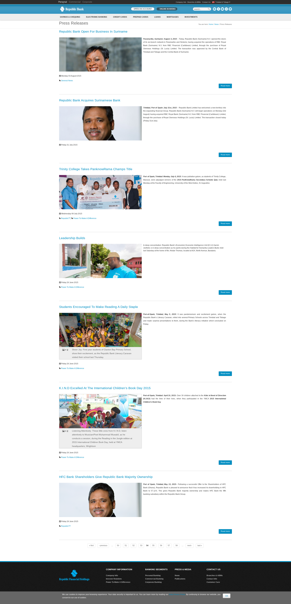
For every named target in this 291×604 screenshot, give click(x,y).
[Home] (72, 9)
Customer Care (213, 582)
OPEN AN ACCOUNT (143, 9)
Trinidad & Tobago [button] (222, 2)
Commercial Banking (154, 579)
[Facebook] (214, 9)
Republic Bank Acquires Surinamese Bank (89, 100)
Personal (62, 2)
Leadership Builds (72, 238)
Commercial (74, 2)
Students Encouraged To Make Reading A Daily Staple (98, 307)
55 (153, 545)
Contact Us (206, 2)
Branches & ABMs (194, 2)
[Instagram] (226, 9)
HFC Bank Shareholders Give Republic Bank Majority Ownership (106, 477)
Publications (180, 579)
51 (126, 545)
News (216, 24)
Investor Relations (114, 579)
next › (189, 545)
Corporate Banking (153, 582)
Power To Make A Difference (84, 218)
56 (161, 545)
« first (91, 545)
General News (67, 81)
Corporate (87, 2)
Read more (225, 86)
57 (169, 545)
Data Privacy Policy (177, 594)
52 (133, 545)
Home (211, 24)
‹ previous (103, 545)
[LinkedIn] (230, 9)
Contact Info (212, 579)
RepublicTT (65, 218)
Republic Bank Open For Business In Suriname (93, 31)
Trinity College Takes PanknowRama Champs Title (95, 169)
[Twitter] (218, 9)
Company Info (181, 2)
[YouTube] (222, 9)
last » (199, 545)
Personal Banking (153, 575)
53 (141, 545)
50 (118, 545)
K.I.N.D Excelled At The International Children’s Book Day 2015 (105, 388)
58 (177, 545)
